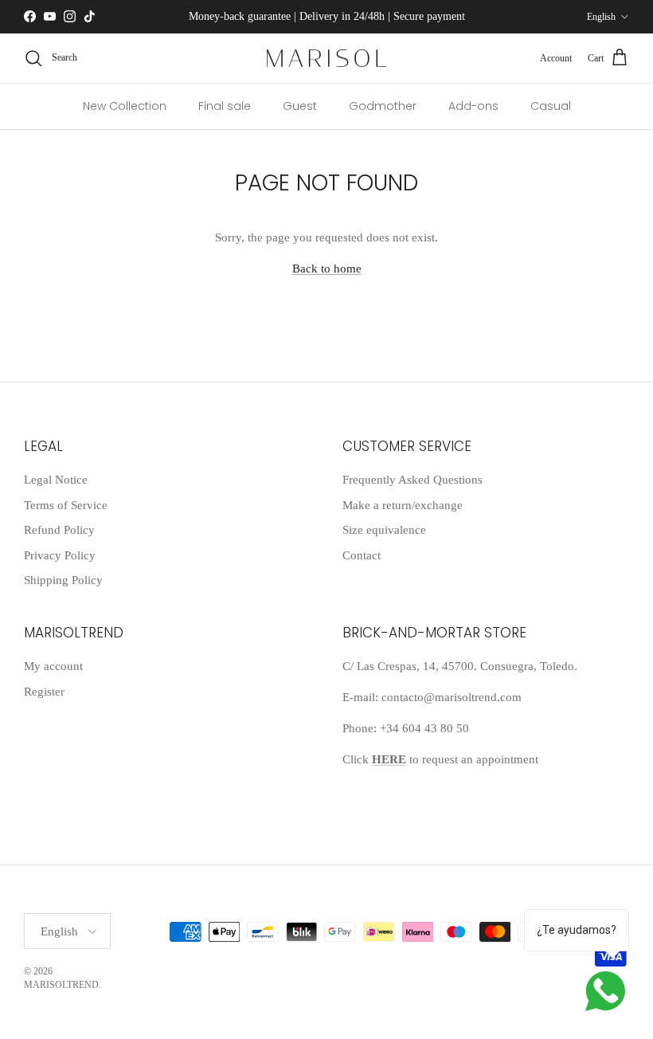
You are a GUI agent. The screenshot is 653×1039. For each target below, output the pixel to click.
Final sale (224, 106)
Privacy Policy (60, 555)
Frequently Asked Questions (412, 479)
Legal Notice (56, 479)
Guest (300, 106)
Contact (361, 555)
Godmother (382, 106)
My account (53, 666)
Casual (550, 106)
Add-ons (473, 106)
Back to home (327, 268)
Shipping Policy (63, 580)
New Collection (124, 106)
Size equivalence (384, 529)
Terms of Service (66, 505)
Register (44, 691)
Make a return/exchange (402, 505)
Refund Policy (59, 529)
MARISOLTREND (61, 984)
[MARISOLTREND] (326, 58)
